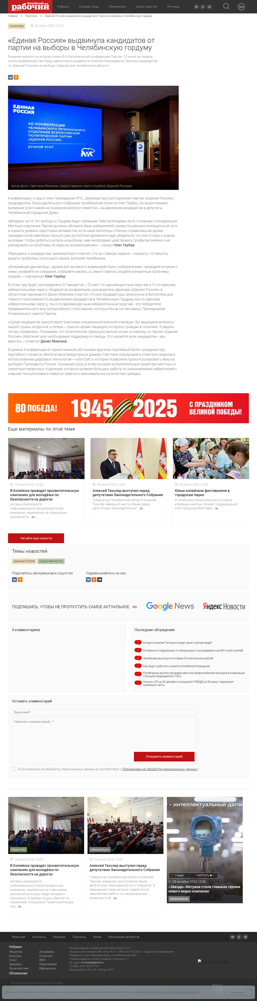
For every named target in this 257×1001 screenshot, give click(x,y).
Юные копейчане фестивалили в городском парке (202, 492)
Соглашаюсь (237, 992)
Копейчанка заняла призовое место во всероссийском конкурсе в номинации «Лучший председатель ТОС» (194, 674)
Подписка (79, 937)
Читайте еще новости (36, 538)
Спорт (13, 960)
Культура (15, 956)
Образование (48, 964)
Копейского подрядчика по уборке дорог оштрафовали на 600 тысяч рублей (193, 650)
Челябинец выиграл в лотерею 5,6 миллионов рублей (178, 658)
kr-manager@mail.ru (92, 962)
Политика (45, 956)
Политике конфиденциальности (178, 992)
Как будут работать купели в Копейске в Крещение (176, 666)
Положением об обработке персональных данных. (160, 769)
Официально (47, 968)
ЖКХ (42, 960)
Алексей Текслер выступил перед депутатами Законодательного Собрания (128, 492)
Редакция (18, 937)
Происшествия (19, 968)
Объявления (117, 6)
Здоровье (15, 964)
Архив (97, 937)
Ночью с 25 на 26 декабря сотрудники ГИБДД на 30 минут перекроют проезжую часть (188, 683)
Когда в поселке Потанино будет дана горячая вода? (177, 642)
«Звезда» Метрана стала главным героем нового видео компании (204, 889)
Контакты (39, 937)
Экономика (46, 951)
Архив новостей (146, 6)
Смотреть (203, 875)
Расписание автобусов (123, 937)
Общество (15, 951)
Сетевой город (89, 6)
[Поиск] (226, 6)
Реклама (173, 6)
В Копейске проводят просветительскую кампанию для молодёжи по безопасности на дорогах (44, 494)
